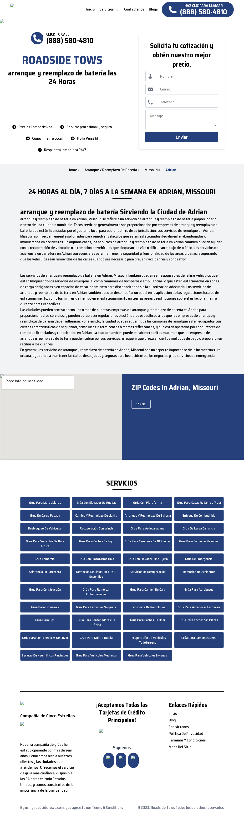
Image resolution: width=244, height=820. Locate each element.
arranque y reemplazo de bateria (111, 170)
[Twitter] (121, 760)
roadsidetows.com (49, 807)
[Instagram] (108, 760)
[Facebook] (133, 760)
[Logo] (50, 10)
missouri (151, 170)
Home (72, 170)
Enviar (182, 137)
